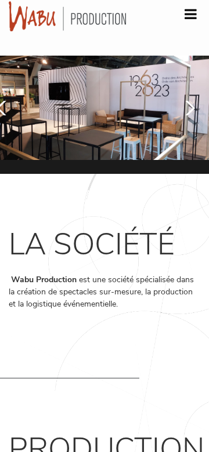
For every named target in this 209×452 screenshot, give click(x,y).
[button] (187, 108)
